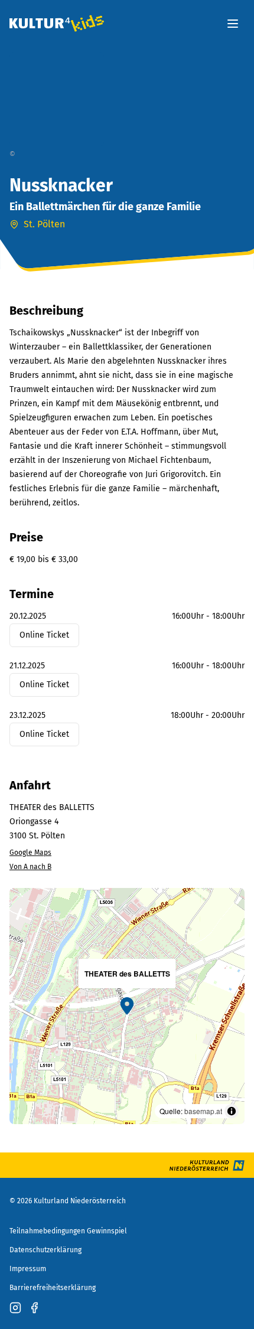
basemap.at (203, 1111)
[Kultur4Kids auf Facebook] (34, 1308)
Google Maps (30, 852)
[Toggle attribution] (231, 1111)
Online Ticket (44, 635)
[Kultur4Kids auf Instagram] (15, 1308)
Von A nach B (30, 867)
